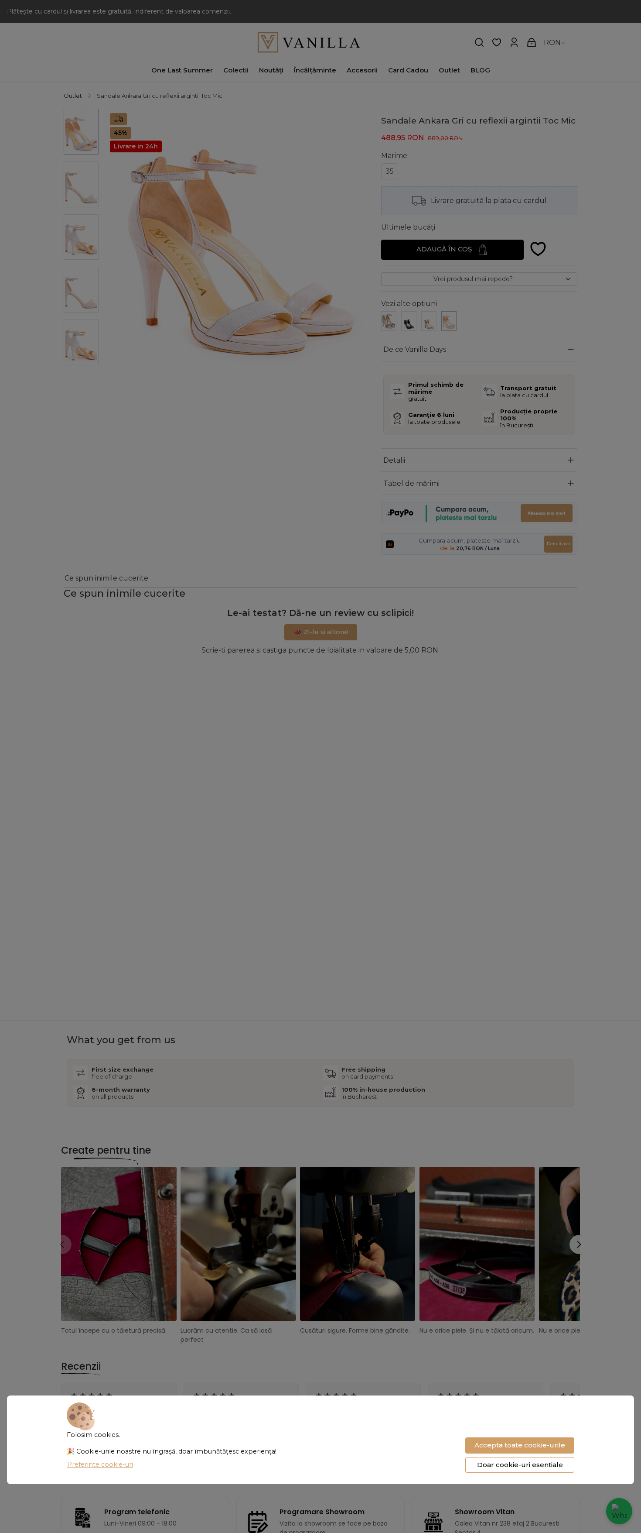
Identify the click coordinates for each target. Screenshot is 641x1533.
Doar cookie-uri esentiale (520, 1465)
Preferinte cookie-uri (100, 1464)
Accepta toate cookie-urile (519, 1445)
